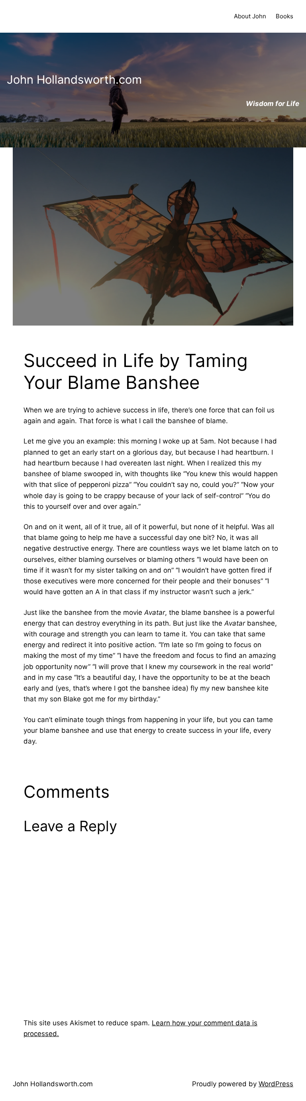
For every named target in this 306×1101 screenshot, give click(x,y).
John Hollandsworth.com (53, 1084)
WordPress (276, 1084)
